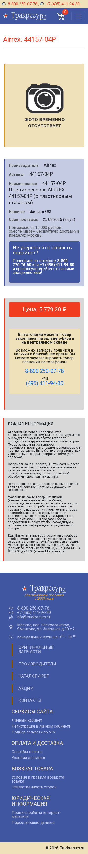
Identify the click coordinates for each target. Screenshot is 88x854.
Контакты (29, 700)
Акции (25, 688)
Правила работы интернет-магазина (36, 814)
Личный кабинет (27, 720)
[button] (61, 16)
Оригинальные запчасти (35, 649)
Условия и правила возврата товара (38, 779)
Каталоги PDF (33, 676)
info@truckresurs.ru (33, 617)
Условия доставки (28, 757)
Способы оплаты (27, 751)
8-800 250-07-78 (22, 4)
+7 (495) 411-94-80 (62, 4)
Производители (37, 664)
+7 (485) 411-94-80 (34, 613)
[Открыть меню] (78, 16)
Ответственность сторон (34, 787)
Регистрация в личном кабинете (41, 726)
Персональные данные (33, 822)
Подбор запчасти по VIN (33, 732)
